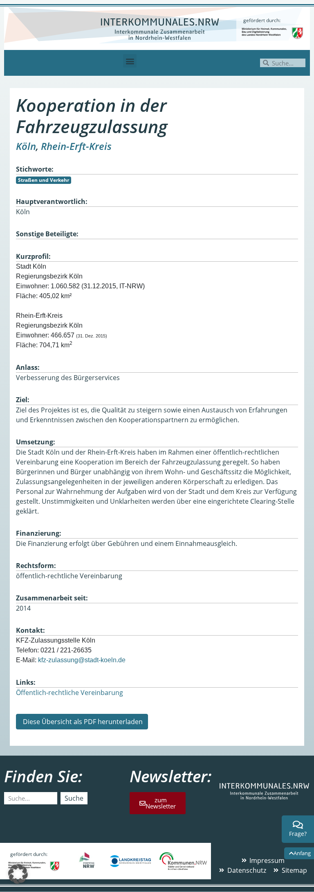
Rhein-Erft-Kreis (76, 146)
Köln (26, 146)
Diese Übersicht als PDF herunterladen (82, 721)
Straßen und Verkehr (43, 180)
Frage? (298, 834)
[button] (130, 61)
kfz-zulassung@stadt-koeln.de (82, 660)
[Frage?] (298, 824)
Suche (74, 798)
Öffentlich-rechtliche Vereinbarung (69, 692)
